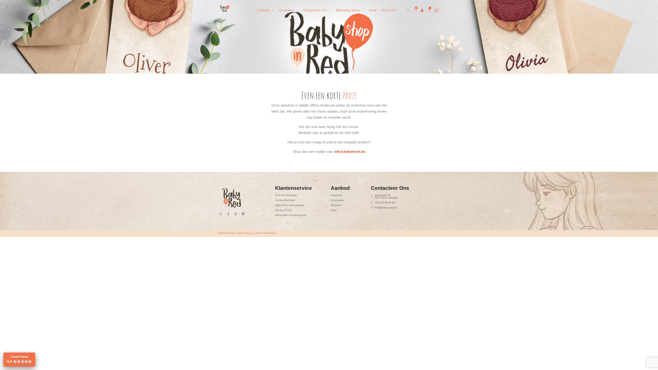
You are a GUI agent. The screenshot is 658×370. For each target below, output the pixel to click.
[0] (415, 10)
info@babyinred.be (349, 151)
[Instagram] (235, 213)
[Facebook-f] (228, 213)
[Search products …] (408, 10)
